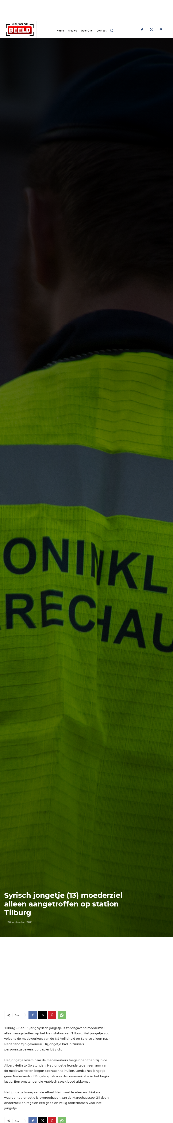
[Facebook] (142, 29)
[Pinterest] (52, 1015)
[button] (111, 30)
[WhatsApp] (62, 1015)
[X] (42, 1015)
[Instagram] (161, 29)
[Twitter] (151, 29)
